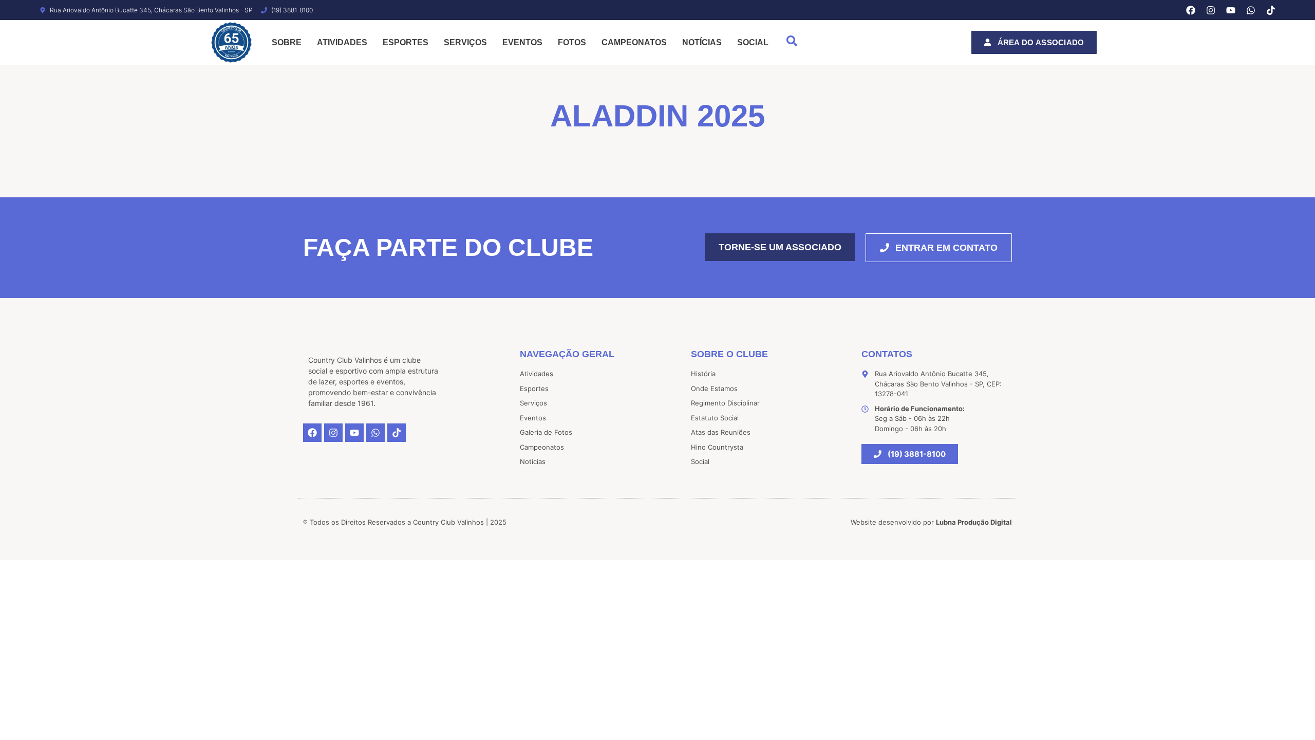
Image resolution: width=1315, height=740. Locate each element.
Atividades (342, 42)
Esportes (405, 42)
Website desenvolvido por (931, 522)
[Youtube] (1230, 10)
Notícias (702, 42)
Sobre (287, 42)
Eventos (522, 42)
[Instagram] (1210, 10)
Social (752, 42)
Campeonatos (634, 42)
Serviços (465, 42)
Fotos (572, 42)
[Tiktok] (1270, 10)
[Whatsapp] (1250, 10)
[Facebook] (1190, 10)
